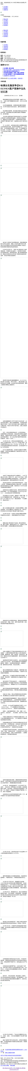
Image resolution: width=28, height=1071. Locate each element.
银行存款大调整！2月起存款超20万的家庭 (14, 69)
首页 (2, 1055)
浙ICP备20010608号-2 (8, 1068)
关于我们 (5, 6)
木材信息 (5, 23)
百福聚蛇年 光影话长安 (9, 75)
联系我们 (5, 8)
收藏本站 (5, 9)
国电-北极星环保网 (10, 1052)
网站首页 (5, 19)
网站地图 (12, 1065)
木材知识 (5, 22)
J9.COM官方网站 (12, 78)
